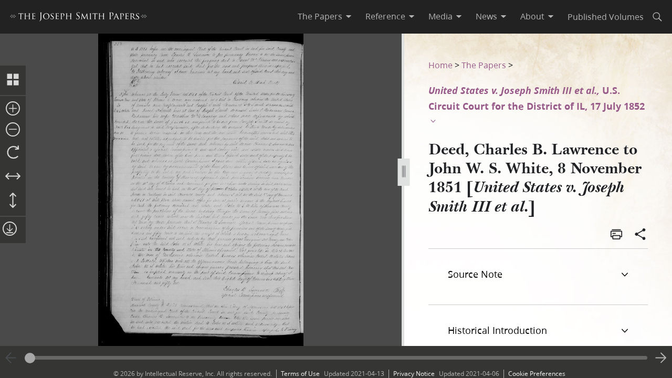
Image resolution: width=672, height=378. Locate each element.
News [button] (486, 16)
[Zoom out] (13, 130)
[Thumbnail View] (13, 80)
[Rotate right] (13, 153)
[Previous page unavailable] (11, 358)
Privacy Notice (414, 373)
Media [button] (440, 16)
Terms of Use (300, 373)
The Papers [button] (320, 16)
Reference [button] (385, 16)
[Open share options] (640, 235)
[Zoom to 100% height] (13, 201)
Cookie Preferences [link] (536, 373)
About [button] (532, 16)
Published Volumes (606, 16)
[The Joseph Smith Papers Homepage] (78, 18)
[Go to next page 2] (661, 358)
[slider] (336, 358)
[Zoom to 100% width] (13, 177)
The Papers (483, 65)
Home (440, 65)
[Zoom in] (13, 109)
